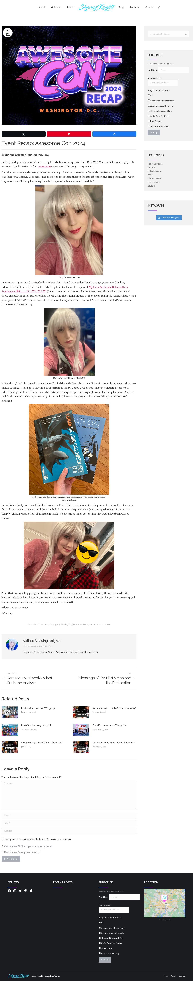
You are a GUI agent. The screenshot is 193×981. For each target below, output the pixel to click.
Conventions (43, 624)
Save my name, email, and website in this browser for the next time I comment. (37, 839)
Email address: (154, 77)
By (67, 624)
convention (44, 166)
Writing (151, 185)
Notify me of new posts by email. (22, 852)
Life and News (154, 178)
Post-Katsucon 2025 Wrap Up (109, 725)
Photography (154, 181)
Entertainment (155, 171)
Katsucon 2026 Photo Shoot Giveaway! (114, 708)
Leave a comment (103, 624)
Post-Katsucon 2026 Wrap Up (38, 708)
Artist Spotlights (156, 163)
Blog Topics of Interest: (159, 90)
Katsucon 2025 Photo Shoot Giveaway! (114, 742)
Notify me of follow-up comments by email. (28, 846)
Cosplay (52, 624)
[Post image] (10, 712)
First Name (153, 70)
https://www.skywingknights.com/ (37, 646)
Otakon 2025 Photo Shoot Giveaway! (41, 742)
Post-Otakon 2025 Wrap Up (36, 725)
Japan (150, 174)
